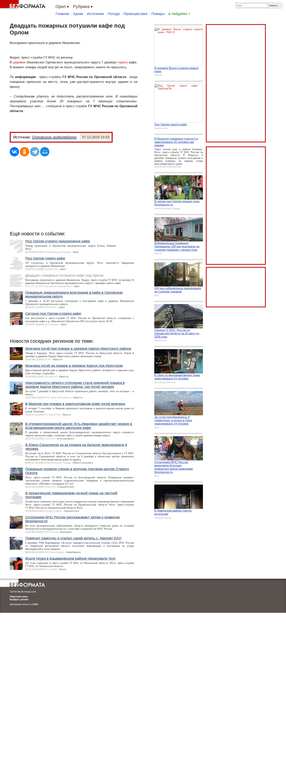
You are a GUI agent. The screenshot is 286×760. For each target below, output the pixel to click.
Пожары (158, 14)
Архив (78, 14)
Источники (95, 14)
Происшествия (135, 14)
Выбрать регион (19, 599)
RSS (35, 604)
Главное (62, 14)
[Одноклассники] (24, 151)
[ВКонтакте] (14, 151)
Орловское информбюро (54, 137)
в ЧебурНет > (179, 14)
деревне (19, 62)
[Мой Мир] (44, 151)
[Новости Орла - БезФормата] (23, 5)
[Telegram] (34, 151)
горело (123, 62)
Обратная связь (19, 596)
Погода (114, 14)
